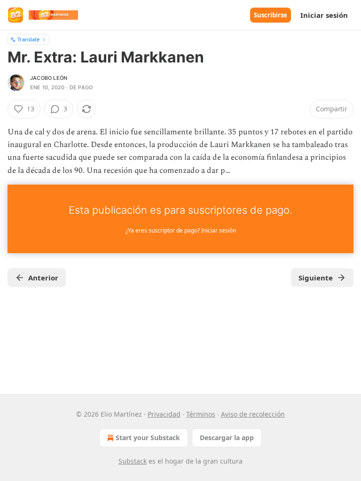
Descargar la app (227, 437)
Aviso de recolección (253, 414)
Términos (200, 414)
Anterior (43, 277)
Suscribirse (270, 15)
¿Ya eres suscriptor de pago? (181, 230)
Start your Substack (148, 437)
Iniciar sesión (324, 15)
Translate (28, 39)
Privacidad (164, 414)
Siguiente (315, 277)
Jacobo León (48, 78)
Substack (132, 461)
